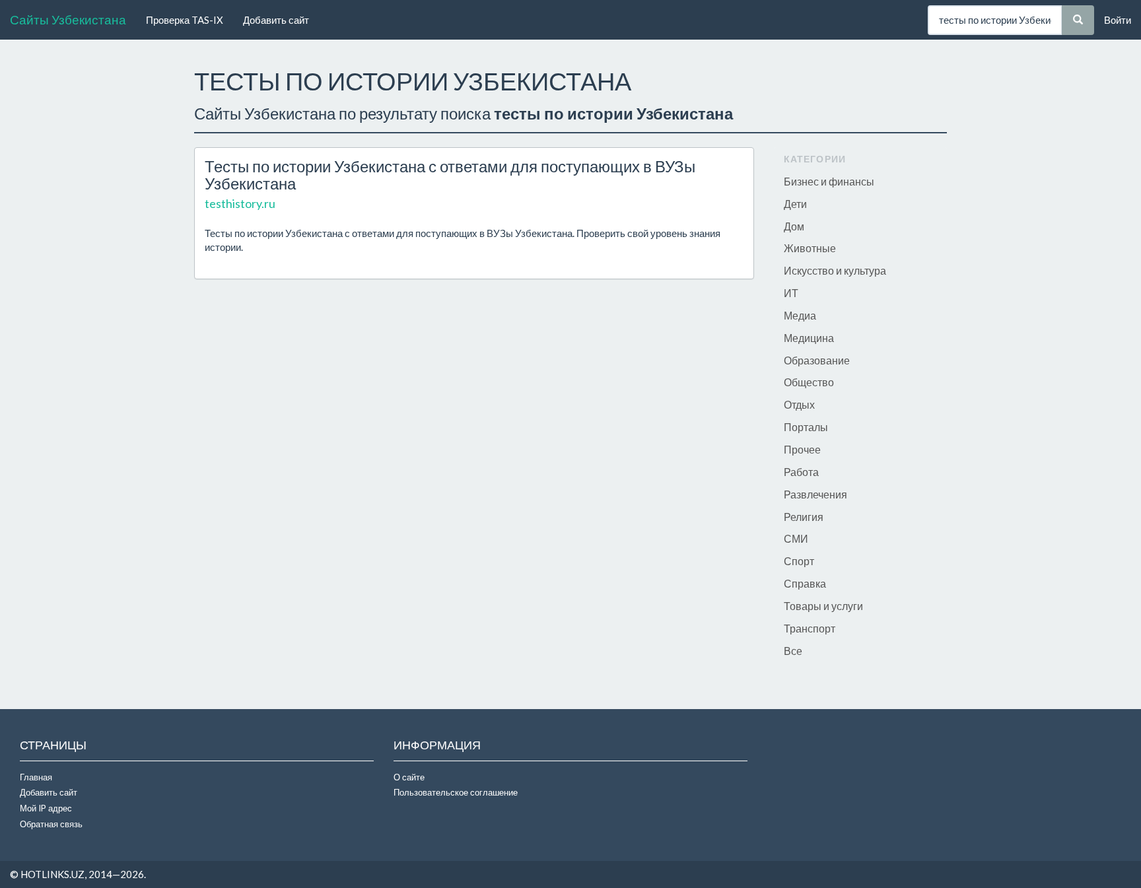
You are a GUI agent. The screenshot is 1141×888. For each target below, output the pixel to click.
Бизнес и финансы (829, 181)
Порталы (806, 427)
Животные (810, 248)
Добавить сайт (276, 20)
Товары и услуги (823, 605)
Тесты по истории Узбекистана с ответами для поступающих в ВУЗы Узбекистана (450, 174)
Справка (805, 583)
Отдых (799, 404)
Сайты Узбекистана (68, 19)
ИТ (791, 293)
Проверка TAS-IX (184, 20)
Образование (817, 360)
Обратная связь (51, 824)
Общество (809, 382)
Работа (801, 471)
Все (793, 650)
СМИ (796, 538)
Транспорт (809, 628)
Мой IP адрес (46, 808)
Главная (36, 777)
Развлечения (815, 494)
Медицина (809, 337)
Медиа (800, 315)
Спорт (799, 561)
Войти (1117, 20)
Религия (803, 516)
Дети (795, 203)
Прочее (802, 449)
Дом (794, 226)
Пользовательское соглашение (456, 792)
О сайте (409, 777)
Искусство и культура (835, 270)
